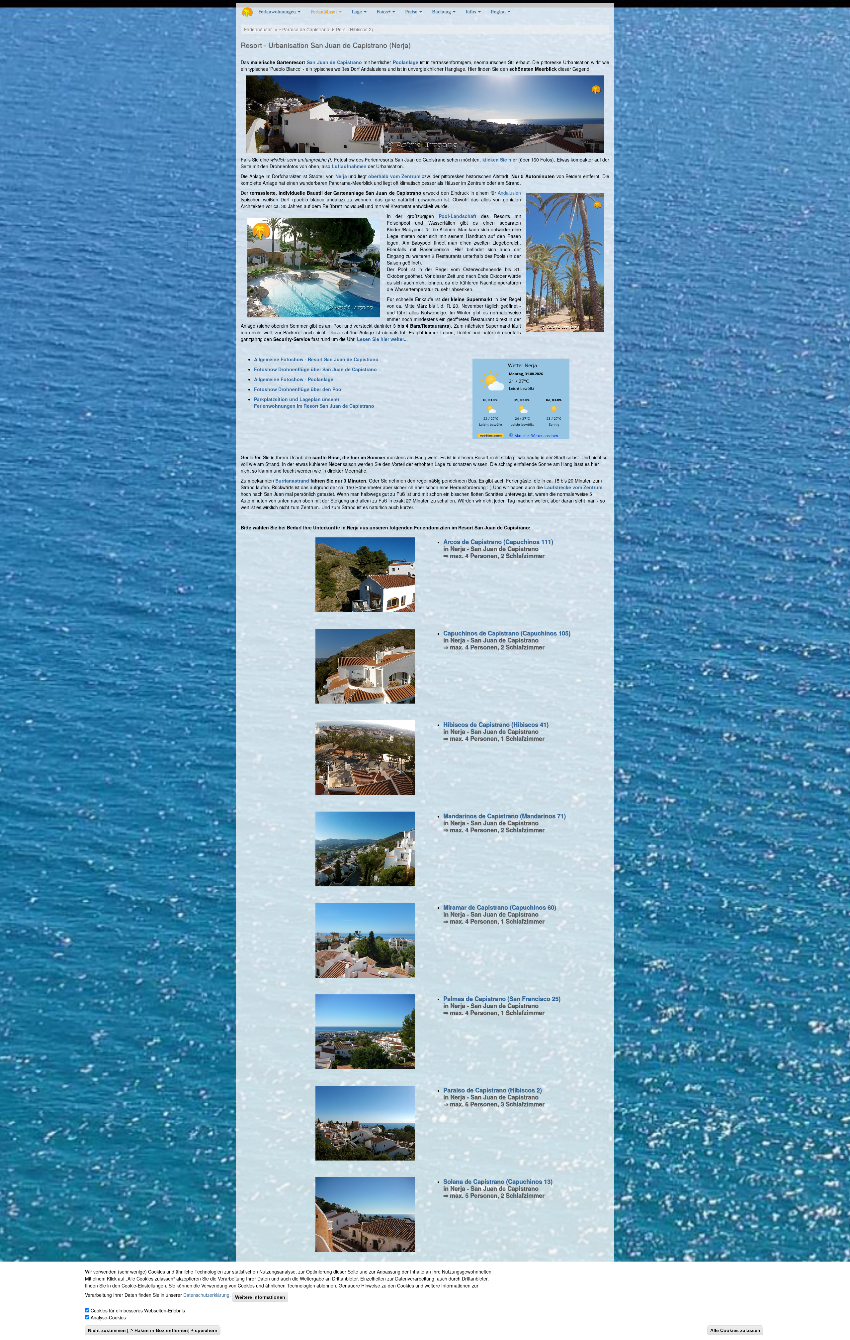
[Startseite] (247, 12)
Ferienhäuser (324, 11)
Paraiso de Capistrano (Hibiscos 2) (492, 1090)
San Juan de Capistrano (334, 62)
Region (499, 11)
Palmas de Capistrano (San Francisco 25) (501, 998)
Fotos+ (384, 11)
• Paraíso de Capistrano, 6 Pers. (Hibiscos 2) (326, 29)
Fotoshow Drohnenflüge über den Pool (298, 389)
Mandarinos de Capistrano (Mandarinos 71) (504, 816)
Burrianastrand (292, 480)
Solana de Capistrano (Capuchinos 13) (497, 1181)
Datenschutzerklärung (206, 1294)
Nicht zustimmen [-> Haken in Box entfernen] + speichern (152, 1330)
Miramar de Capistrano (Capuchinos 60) (499, 907)
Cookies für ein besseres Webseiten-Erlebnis (138, 1310)
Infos (471, 11)
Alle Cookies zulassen (735, 1330)
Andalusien (509, 192)
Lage (357, 11)
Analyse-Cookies (108, 1317)
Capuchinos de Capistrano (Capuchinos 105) (506, 633)
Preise (412, 11)
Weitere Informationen (260, 1297)
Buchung (442, 11)
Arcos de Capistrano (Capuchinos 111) (498, 541)
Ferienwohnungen (277, 11)
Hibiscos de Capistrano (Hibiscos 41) (496, 724)
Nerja (341, 176)
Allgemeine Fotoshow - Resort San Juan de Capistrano (316, 359)
